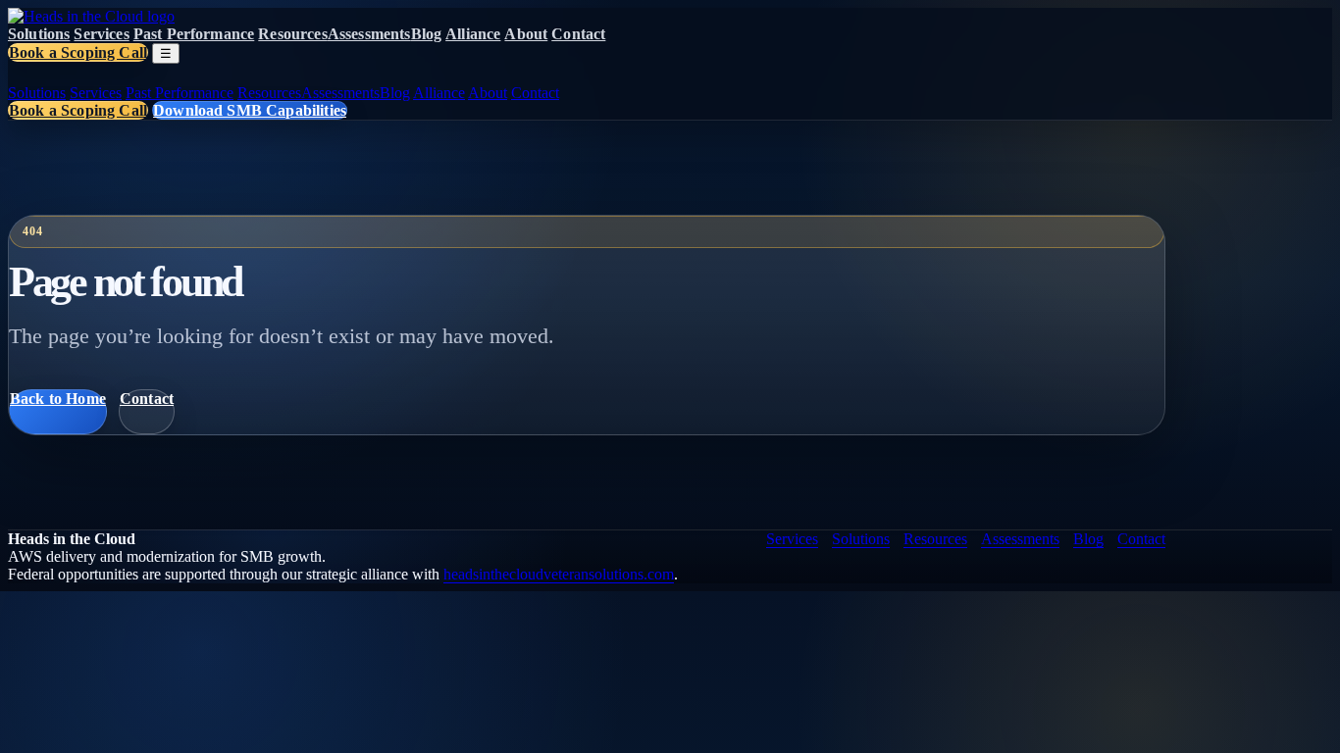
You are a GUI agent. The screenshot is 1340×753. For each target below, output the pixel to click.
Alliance (472, 33)
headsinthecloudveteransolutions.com (558, 574)
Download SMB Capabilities (249, 110)
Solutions (39, 33)
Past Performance (194, 33)
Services (101, 33)
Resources (292, 33)
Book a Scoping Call (78, 52)
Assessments (369, 33)
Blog (426, 33)
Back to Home (58, 398)
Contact (578, 33)
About (525, 33)
